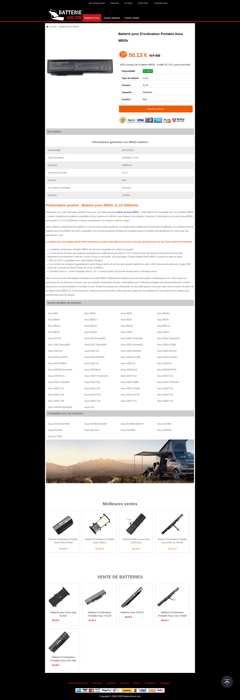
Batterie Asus (92, 18)
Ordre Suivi (143, 3)
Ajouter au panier (155, 109)
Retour (136, 683)
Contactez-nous (161, 3)
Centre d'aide (131, 18)
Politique (165, 683)
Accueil (53, 26)
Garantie (124, 683)
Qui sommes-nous (97, 3)
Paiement (114, 3)
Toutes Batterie (111, 18)
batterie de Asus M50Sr (128, 212)
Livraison (128, 3)
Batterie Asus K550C (132, 612)
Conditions (150, 683)
